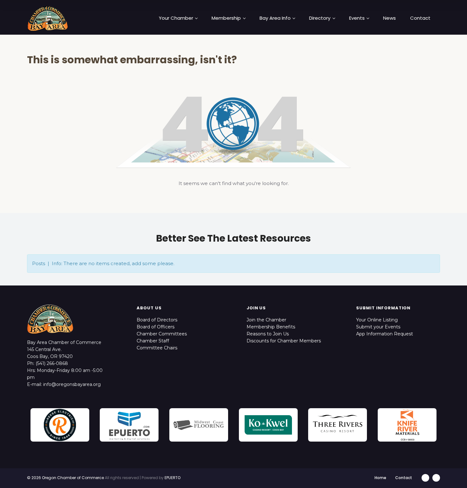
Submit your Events (378, 327)
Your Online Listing (377, 320)
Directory (319, 18)
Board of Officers (155, 327)
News (389, 18)
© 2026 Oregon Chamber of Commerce (65, 477)
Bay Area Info (275, 18)
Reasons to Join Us (268, 334)
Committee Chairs (157, 348)
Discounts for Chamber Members (284, 341)
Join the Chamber (266, 320)
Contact (420, 18)
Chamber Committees (162, 334)
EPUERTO (172, 477)
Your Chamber (176, 18)
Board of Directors (157, 320)
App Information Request (384, 334)
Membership (226, 18)
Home (380, 477)
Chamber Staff (153, 341)
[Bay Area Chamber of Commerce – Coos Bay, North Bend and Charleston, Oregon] (47, 18)
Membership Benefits (271, 327)
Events (357, 18)
